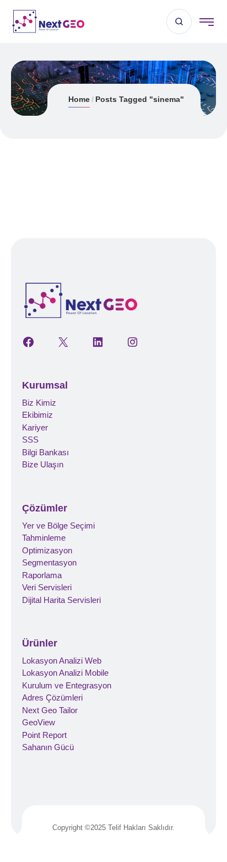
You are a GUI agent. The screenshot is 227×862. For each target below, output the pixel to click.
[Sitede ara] (179, 21)
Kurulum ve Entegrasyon (66, 685)
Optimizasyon (47, 550)
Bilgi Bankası (45, 452)
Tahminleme (44, 537)
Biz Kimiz (39, 402)
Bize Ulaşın (42, 464)
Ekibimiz (37, 414)
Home (79, 99)
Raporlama (42, 575)
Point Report (44, 735)
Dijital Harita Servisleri (61, 600)
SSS (30, 439)
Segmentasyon (49, 562)
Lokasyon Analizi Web (61, 660)
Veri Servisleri (47, 587)
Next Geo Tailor (50, 710)
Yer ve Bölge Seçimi (58, 525)
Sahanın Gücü (48, 747)
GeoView (38, 722)
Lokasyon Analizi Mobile (65, 672)
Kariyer (35, 427)
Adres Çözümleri (52, 697)
